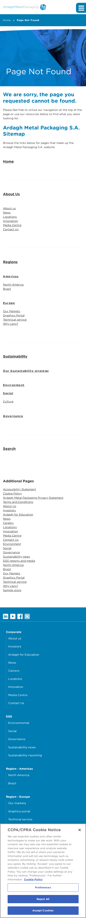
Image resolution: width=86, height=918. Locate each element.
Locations (10, 216)
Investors (9, 510)
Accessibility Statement (19, 489)
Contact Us (11, 229)
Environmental (18, 722)
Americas (11, 276)
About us (9, 208)
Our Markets (11, 311)
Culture (8, 401)
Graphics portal (19, 811)
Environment (14, 385)
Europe (9, 303)
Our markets (17, 803)
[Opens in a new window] (5, 616)
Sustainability (15, 356)
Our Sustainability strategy (26, 370)
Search (9, 448)
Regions (10, 262)
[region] (43, 871)
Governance (13, 416)
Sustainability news (16, 556)
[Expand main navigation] (81, 8)
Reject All (43, 899)
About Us (11, 194)
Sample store (12, 590)
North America (13, 284)
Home (7, 20)
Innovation (10, 221)
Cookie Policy (12, 493)
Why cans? (10, 323)
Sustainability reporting (25, 755)
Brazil (7, 288)
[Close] (79, 830)
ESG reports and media (19, 560)
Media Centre (12, 225)
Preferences (43, 887)
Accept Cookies (43, 910)
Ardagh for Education (18, 514)
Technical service (15, 319)
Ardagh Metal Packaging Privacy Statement (33, 497)
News (7, 212)
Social (8, 393)
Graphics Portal (14, 315)
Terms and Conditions (18, 502)
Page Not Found (28, 20)
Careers (8, 523)
